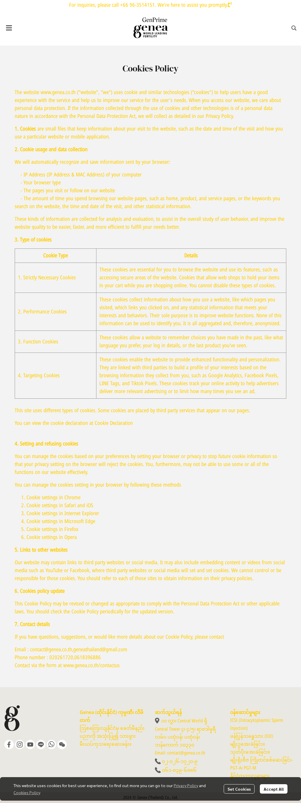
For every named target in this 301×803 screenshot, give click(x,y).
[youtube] (30, 744)
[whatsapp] (51, 744)
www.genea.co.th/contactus (91, 666)
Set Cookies (239, 789)
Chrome (72, 498)
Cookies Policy (27, 792)
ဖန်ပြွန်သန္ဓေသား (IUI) (251, 736)
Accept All (274, 789)
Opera (70, 537)
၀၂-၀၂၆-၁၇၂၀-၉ (180, 761)
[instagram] (19, 744)
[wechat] (62, 744)
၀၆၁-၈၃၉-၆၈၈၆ (179, 770)
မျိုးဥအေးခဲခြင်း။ (247, 744)
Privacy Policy (186, 785)
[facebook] (9, 744)
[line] (41, 744)
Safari (70, 506)
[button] (294, 28)
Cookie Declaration (114, 423)
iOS (89, 506)
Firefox (71, 529)
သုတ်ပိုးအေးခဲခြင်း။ (250, 752)
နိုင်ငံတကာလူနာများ (250, 775)
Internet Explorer (81, 513)
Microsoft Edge (79, 521)
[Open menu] (9, 28)
